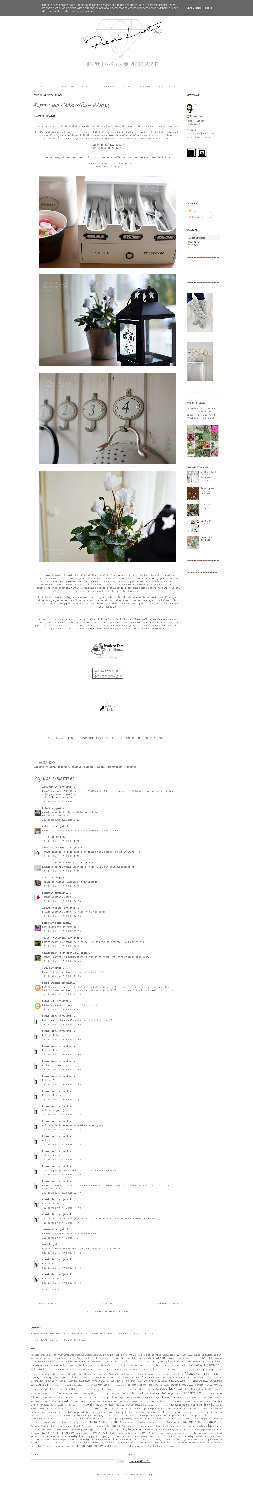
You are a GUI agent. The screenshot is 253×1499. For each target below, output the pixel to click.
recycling (198, 1419)
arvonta (107, 1358)
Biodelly (120, 1361)
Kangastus (132, 1385)
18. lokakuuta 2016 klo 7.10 (60, 802)
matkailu (156, 1401)
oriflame (144, 1412)
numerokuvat (215, 1409)
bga (102, 1362)
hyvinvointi (98, 1381)
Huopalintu (49, 923)
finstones (171, 1374)
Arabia (96, 1358)
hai (120, 1378)
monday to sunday (74, 1405)
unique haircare (213, 1439)
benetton (96, 1362)
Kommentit (198, 217)
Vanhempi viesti (167, 1304)
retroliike (55, 1422)
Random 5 (161, 1419)
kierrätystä (45, 1389)
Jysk (123, 1385)
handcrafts (138, 1377)
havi (164, 1378)
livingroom (120, 1397)
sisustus (130, 767)
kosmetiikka (125, 1389)
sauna (176, 1422)
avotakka (180, 1358)
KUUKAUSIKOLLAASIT (167, 87)
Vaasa (35, 1442)
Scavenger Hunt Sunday (199, 1422)
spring (115, 1429)
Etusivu (107, 1304)
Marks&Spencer (133, 1402)
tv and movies (171, 1439)
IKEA (171, 1381)
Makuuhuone (79, 1401)
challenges (86, 1365)
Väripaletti (204, 1443)
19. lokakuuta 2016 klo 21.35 (61, 1024)
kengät (199, 1385)
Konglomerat (108, 1389)
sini (45, 968)
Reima (208, 1419)
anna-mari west (65, 1358)
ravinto (171, 1419)
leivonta (138, 1393)
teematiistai (215, 1433)
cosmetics (62, 1370)
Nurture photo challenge (63, 1412)
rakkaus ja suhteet (144, 1419)
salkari (168, 1422)
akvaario (199, 1355)
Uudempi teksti (46, 1304)
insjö (189, 1381)
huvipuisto (84, 1381)
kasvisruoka (155, 1385)
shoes (68, 1426)
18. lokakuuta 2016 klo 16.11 (61, 946)
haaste (112, 1377)
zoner (166, 1446)
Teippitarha (37, 1436)
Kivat (82, 1389)
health (173, 1378)
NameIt (58, 1409)
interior (63, 767)
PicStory (109, 1416)
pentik (43, 1416)
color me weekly (191, 1365)
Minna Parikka (57, 1405)
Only (136, 1413)
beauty (63, 1361)
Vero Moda (122, 1443)
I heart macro (115, 1381)
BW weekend (57, 1365)
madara (218, 1398)
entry (75, 1374)
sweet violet (83, 1433)
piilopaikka (216, 1416)
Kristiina (48, 826)
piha (175, 1415)
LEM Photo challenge (160, 1393)
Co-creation (173, 1366)
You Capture (155, 1446)
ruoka (92, 1422)
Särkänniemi (116, 1433)
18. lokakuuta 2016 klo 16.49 (61, 961)
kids (33, 1389)
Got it (208, 8)
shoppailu (103, 1426)
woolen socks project (59, 1446)
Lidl (177, 1393)
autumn (161, 1358)
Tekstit (196, 211)
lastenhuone (64, 1393)
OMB (131, 1413)
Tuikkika (96, 1439)
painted (204, 1412)
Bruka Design (206, 1361)
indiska (180, 1381)
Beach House (49, 1361)
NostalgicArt (165, 1409)
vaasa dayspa (47, 1443)
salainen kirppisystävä (151, 1422)
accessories (153, 1355)
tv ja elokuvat (188, 1439)
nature (100, 1409)
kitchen (89, 767)
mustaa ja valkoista (158, 1405)
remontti (217, 1419)
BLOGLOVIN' (148, 738)
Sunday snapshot (176, 1429)
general (67, 1377)
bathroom (36, 1361)
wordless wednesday (87, 1446)
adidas (166, 1355)
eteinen (92, 1374)
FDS (163, 1374)
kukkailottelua (157, 1389)
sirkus (191, 1426)
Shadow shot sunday (52, 1426)
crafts (74, 1370)
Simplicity (181, 1426)
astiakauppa (134, 1358)
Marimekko (119, 1401)
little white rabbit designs (93, 1398)
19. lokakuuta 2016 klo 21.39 (61, 1174)
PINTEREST (126, 87)
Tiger (213, 1436)
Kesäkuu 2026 (196, 403)
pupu (122, 1419)
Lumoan (155, 1398)
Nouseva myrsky (182, 1409)
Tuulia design (155, 1440)
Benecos (86, 1361)
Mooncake (110, 1405)
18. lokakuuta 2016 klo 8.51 (60, 871)
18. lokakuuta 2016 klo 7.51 (60, 856)
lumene (146, 1398)
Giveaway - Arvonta (208, 522)
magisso (35, 1401)
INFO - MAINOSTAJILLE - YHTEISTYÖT (79, 87)
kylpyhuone (191, 1389)
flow (180, 1374)
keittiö (76, 767)
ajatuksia (185, 1355)
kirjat (59, 1389)
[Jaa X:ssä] (47, 762)
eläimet (36, 1374)
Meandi (179, 1401)
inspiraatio (200, 1381)
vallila (74, 1443)
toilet (46, 1439)
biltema (110, 1361)
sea (220, 1422)
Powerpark (103, 1419)
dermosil (134, 1370)
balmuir (218, 1358)
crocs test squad (98, 1370)
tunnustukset (110, 1439)
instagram (216, 1381)
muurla (219, 1405)
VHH (131, 1443)
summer (138, 1429)
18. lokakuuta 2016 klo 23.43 (61, 994)
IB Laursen (130, 1381)
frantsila (216, 1374)
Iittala (162, 1381)
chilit (124, 1365)
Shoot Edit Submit (85, 1426)
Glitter (78, 1378)
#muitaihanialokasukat (43, 1355)
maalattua (183, 1398)
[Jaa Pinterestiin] (53, 762)
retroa (45, 1422)
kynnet (202, 1389)
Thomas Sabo (201, 1436)
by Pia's (71, 1365)
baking (207, 1358)
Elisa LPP (48, 1001)
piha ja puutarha (195, 1415)
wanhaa (218, 1443)
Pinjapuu (48, 1419)
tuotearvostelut (130, 1439)
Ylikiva (122, 1446)
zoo (171, 1446)
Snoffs (65, 1430)
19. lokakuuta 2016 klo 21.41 (61, 1223)
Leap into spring (120, 1393)
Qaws (45, 1244)
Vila (150, 1443)
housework (51, 1381)
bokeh (168, 1361)
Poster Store (88, 1419)
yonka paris (140, 1446)
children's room (107, 1365)
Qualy (129, 1419)
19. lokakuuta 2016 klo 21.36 (61, 1039)
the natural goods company (132, 1436)
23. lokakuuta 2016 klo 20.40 (61, 1268)
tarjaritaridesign (184, 1433)
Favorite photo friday (139, 1374)
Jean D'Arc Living (64, 1385)
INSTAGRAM (144, 87)
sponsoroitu (98, 1429)
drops (185, 1370)
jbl (52, 1385)
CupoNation (121, 1370)
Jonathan (78, 1385)
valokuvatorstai (89, 1443)
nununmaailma (38, 1412)
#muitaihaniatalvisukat (70, 1355)
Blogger (150, 1474)
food (205, 1374)
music (129, 1405)
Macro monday (202, 1397)
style (126, 1429)
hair (125, 1378)
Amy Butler (36, 1358)
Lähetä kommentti (50, 1289)
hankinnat (155, 1378)
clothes (160, 1365)
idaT (140, 1381)
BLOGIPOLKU (132, 738)
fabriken (102, 1374)
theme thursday (156, 1437)
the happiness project (97, 1436)
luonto (168, 1397)
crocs (83, 1370)
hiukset (192, 1378)
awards (189, 1358)
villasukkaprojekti (165, 1443)
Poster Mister (72, 1419)
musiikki (140, 1405)
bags (198, 1358)
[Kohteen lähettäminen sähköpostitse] (40, 762)
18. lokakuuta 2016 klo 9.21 (60, 886)
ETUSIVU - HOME (46, 87)
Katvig (166, 1385)
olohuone (88, 1412)
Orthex (154, 1412)
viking (143, 1443)
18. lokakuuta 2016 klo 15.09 (61, 931)
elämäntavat (63, 1374)
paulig (34, 1416)
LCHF (107, 1393)
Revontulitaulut (71, 1422)
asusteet (148, 1358)
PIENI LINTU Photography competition (146, 1415)
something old (79, 1429)
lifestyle (191, 1393)
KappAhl (143, 1385)
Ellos (219, 1370)
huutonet (72, 1381)
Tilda (219, 1437)
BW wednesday (39, 1365)
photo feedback (54, 1416)
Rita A (46, 808)
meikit (209, 1402)
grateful (88, 1378)
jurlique (103, 1385)
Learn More (194, 8)
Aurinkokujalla (51, 908)
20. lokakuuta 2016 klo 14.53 (61, 1253)
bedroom (74, 1361)
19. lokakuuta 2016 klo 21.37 (61, 1099)
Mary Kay (145, 1402)
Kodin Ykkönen (93, 1389)
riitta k (47, 877)
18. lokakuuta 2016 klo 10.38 (61, 901)
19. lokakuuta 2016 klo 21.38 (61, 1114)
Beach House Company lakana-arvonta (208, 476)
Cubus (111, 1370)
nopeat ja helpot (145, 1409)
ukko (201, 1440)
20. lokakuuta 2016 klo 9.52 (60, 1238)
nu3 (205, 1409)
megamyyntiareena (194, 1401)
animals (48, 1358)
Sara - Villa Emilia (55, 847)
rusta (126, 1422)
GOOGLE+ (162, 738)
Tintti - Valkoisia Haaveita (60, 862)
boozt (195, 1362)
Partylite (216, 1412)
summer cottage (155, 1429)
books (188, 1361)
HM (199, 1378)
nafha (43, 1409)
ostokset (166, 1412)
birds (130, 1361)
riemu (84, 1422)
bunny (218, 1361)
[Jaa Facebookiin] (50, 762)
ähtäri (177, 1446)
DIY (180, 1370)
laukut (77, 1393)
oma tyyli (121, 1412)
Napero (65, 1409)
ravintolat (184, 1419)
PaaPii (178, 1412)
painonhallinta (191, 1413)
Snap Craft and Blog (51, 1430)
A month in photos (121, 1355)
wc (32, 1446)
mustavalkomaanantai (182, 1405)
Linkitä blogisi (205, 506)
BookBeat (178, 1361)
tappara (169, 1433)
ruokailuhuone (110, 1422)
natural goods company (81, 1409)
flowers (50, 767)
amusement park (213, 1355)
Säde (105, 1433)
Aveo (171, 1358)
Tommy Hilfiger (59, 1440)
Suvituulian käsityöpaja (58, 953)
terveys (50, 1436)
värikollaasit (187, 1443)
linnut (36, 1397)
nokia (129, 1409)
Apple (87, 1358)
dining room (160, 1369)
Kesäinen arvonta (206, 538)
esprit (82, 1374)
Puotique (113, 1419)
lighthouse (208, 1394)
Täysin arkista (56, 837)
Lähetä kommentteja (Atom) (112, 1311)
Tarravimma (200, 1433)
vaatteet (62, 1442)
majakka (44, 1402)
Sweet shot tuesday (58, 1433)
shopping (118, 1426)
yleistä (111, 1446)
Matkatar (47, 893)
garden (54, 1377)
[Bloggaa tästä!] (43, 762)
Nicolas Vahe (117, 1409)
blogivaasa (144, 1361)
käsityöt (215, 1389)
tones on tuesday (78, 1439)
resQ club (35, 1422)
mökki (34, 1409)
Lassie (53, 1394)
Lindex (218, 1393)
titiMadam (36, 1439)
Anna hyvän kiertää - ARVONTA (208, 491)
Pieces (117, 1416)
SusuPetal (48, 1229)
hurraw (62, 1381)
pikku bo (36, 1419)
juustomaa (115, 1385)
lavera (100, 1394)
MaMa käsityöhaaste (101, 1401)
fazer (157, 1374)
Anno (79, 1358)
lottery (136, 1398)
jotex (85, 1385)
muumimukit (205, 1404)
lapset (45, 1393)
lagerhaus (35, 1394)
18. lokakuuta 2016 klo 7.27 (60, 841)
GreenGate (100, 1378)
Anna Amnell (49, 787)
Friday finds (39, 1378)
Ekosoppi (210, 1370)
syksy (96, 1433)
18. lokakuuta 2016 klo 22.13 (61, 976)
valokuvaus (108, 1443)
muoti (120, 1404)
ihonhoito (150, 1381)
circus (133, 1365)
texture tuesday (67, 1436)
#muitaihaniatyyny (95, 1355)
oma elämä (105, 1412)
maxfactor (169, 1402)
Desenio (145, 1370)
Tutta (144, 1440)
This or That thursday (179, 1436)
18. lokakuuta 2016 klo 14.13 (61, 916)
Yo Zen (130, 1446)
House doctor (208, 1378)
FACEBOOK (109, 87)
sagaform (134, 1422)
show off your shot (141, 1426)
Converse (51, 1370)
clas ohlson (145, 1365)
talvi (142, 1433)
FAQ (121, 1374)
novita (197, 1409)
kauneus (175, 1385)
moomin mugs (93, 1404)
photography (95, 1415)
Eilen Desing (196, 1370)
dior (174, 1370)
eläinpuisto (48, 1374)
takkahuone (130, 1433)
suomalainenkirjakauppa (199, 1430)
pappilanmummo (51, 983)
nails (50, 1409)
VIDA (136, 1443)
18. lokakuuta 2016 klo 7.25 (60, 820)
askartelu (120, 1358)
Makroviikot (115, 767)
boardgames (158, 1361)
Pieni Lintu (49, 1016)
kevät (217, 1385)
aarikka (141, 1355)
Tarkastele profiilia (200, 137)
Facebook (113, 1374)
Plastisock (59, 1419)
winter (40, 1446)
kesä (208, 1385)
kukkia (100, 767)
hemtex (182, 1378)
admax (173, 1355)
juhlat (93, 1385)
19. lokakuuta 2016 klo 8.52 (60, 1009)
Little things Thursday (59, 1398)
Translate (200, 245)
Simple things (165, 1426)
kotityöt (140, 1389)
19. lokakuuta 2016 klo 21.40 (61, 1193)
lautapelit (89, 1393)
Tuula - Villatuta (54, 938)
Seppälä (35, 1426)
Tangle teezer (157, 1433)
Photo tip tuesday (75, 1415)
